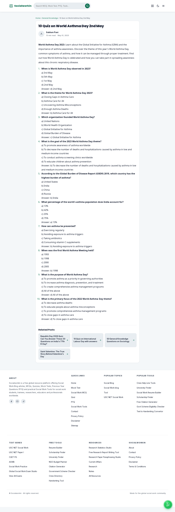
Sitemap (74, 426)
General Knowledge (50, 18)
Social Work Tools (79, 407)
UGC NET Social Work (113, 397)
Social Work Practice (18, 466)
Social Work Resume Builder (149, 393)
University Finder (144, 388)
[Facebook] (11, 401)
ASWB (11, 462)
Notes (91, 471)
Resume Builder (55, 448)
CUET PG (13, 457)
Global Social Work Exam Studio (23, 471)
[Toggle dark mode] (158, 5)
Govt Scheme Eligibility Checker (150, 407)
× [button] (171, 501)
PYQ (73, 402)
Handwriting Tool (56, 481)
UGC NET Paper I (16, 452)
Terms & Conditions (137, 466)
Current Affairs (95, 462)
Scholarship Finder (145, 397)
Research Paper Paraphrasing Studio (105, 457)
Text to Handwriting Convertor (150, 411)
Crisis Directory (55, 476)
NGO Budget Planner (58, 462)
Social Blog (109, 383)
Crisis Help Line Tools (146, 383)
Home (38, 18)
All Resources (95, 476)
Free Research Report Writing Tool (104, 452)
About (131, 448)
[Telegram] (23, 401)
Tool (106, 393)
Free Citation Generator (147, 402)
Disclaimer (75, 421)
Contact (74, 411)
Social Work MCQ (79, 393)
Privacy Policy (77, 416)
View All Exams (15, 476)
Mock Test (75, 388)
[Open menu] (163, 5)
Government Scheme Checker (62, 471)
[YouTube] (17, 401)
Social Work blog (111, 388)
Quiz (73, 397)
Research (93, 466)
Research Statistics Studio (100, 448)
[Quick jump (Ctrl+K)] (152, 5)
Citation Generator (57, 466)
